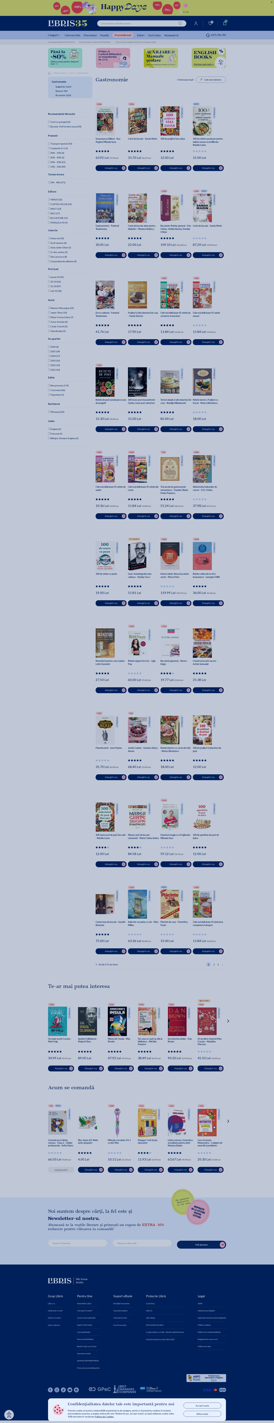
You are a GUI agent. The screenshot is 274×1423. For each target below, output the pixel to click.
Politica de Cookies (104, 1416)
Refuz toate (202, 1414)
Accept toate (202, 1405)
